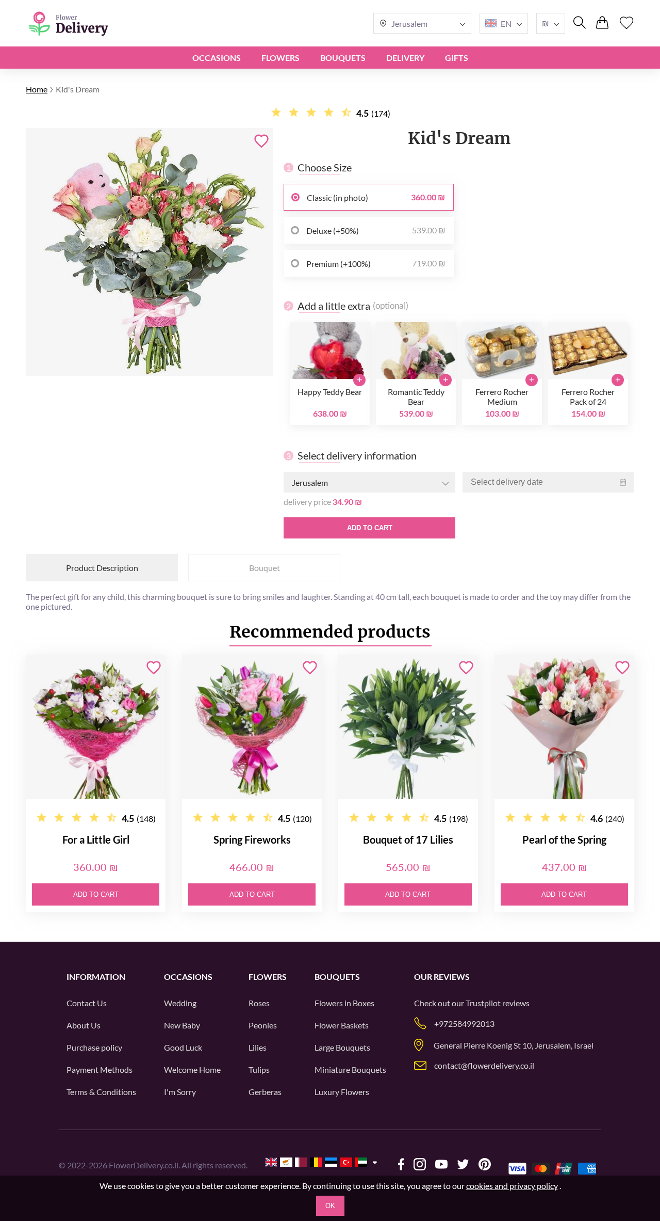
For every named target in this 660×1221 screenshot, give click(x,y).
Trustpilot (483, 1003)
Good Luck (183, 1047)
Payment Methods (100, 1069)
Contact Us (87, 1003)
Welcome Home (192, 1069)
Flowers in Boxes (344, 1003)
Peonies (263, 1025)
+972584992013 (464, 1023)
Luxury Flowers (342, 1092)
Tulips (259, 1069)
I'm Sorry (180, 1092)
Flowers (280, 57)
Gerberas (265, 1092)
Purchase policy (94, 1047)
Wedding (180, 1003)
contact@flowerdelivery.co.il (484, 1065)
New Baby (182, 1025)
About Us (84, 1025)
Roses (259, 1003)
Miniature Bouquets (350, 1069)
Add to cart (369, 528)
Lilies (258, 1047)
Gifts (456, 57)
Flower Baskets (342, 1025)
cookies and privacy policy (512, 1186)
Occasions (216, 57)
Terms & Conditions (101, 1092)
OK (330, 1206)
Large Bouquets (342, 1047)
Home (36, 89)
